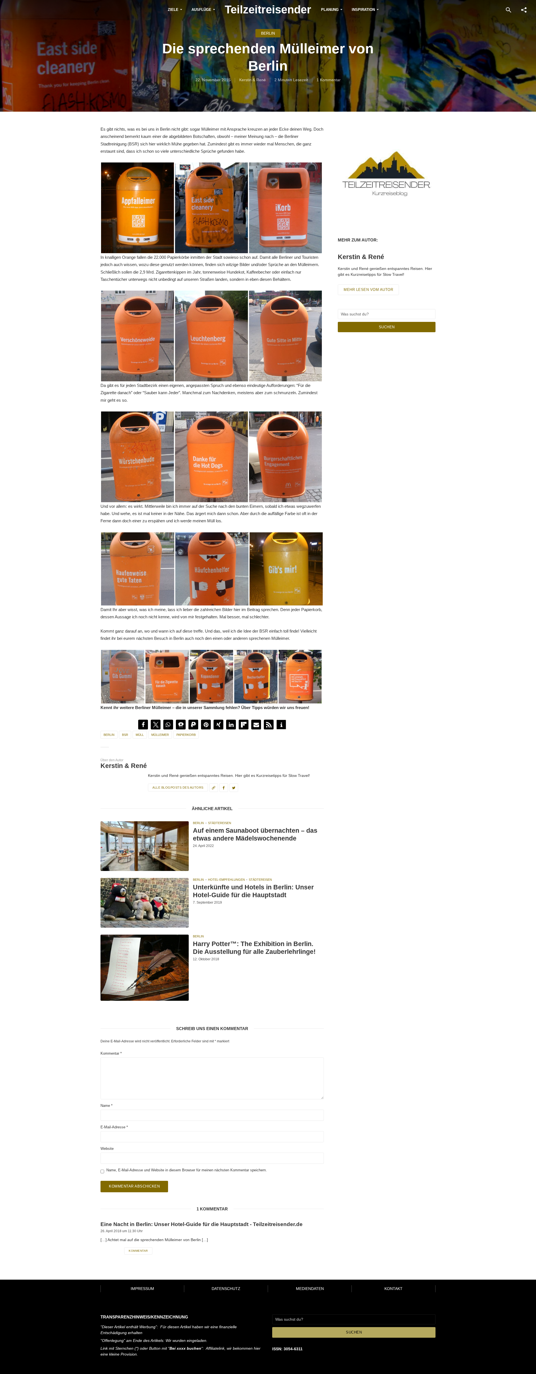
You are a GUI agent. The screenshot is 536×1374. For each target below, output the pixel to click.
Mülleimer (160, 734)
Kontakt (393, 1288)
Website (107, 1148)
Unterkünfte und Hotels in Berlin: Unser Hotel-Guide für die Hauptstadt (253, 891)
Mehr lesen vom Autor (368, 290)
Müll (140, 734)
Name (106, 1105)
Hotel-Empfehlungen (226, 879)
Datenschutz (226, 1288)
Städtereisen (219, 823)
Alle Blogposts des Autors (178, 787)
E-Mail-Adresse (114, 1127)
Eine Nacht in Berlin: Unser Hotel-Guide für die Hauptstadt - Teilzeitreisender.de (201, 1224)
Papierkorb (186, 734)
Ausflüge (201, 10)
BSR (125, 734)
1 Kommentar (329, 80)
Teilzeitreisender (268, 9)
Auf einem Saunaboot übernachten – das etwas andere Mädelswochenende (255, 834)
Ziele (173, 10)
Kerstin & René (252, 80)
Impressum (142, 1288)
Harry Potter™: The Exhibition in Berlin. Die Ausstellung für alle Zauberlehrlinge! (254, 948)
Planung (330, 10)
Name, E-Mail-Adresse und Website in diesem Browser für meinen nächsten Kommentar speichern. (186, 1170)
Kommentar (111, 1053)
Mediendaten (310, 1288)
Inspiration (363, 10)
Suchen (387, 327)
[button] (143, 724)
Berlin (268, 33)
